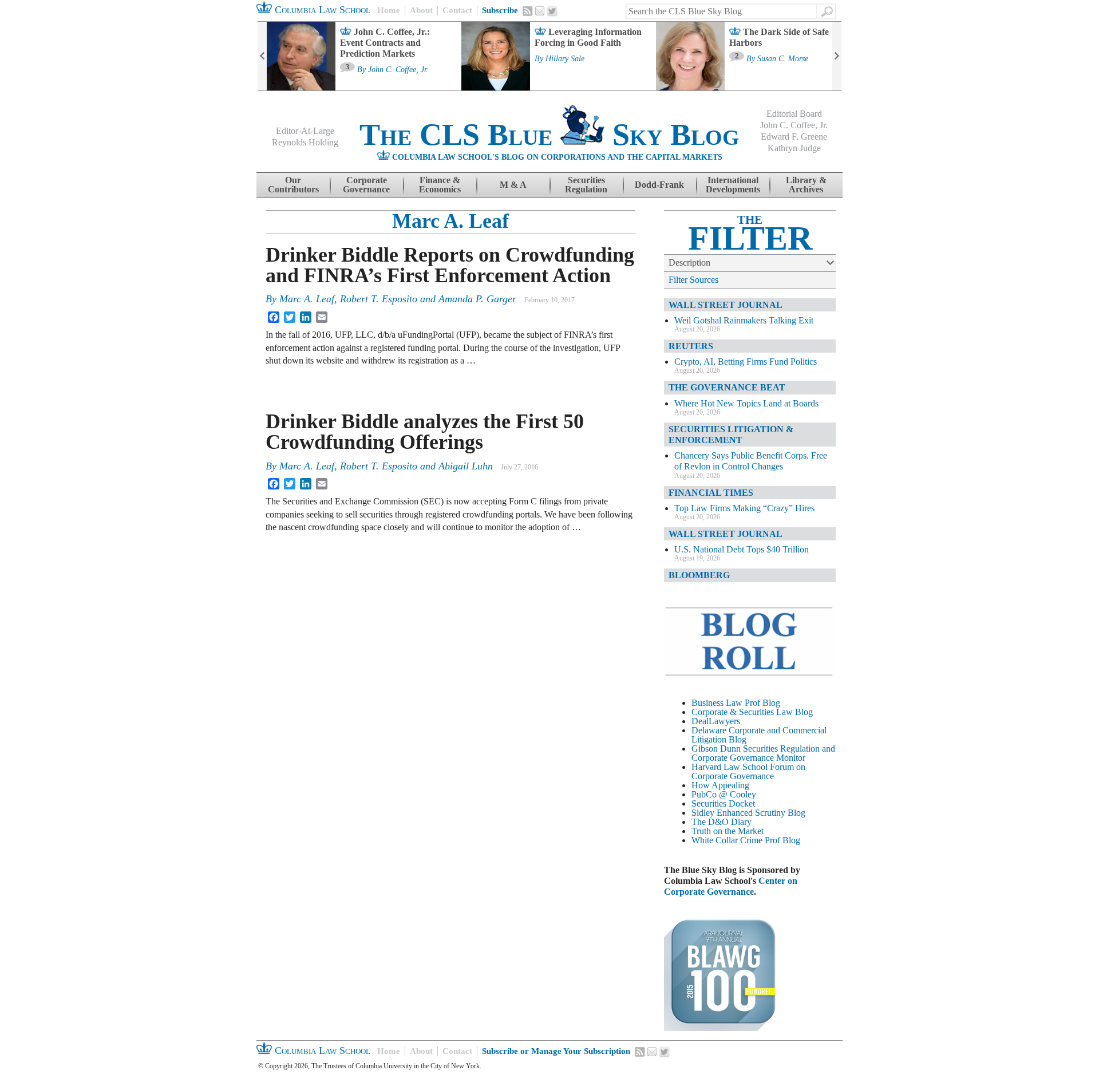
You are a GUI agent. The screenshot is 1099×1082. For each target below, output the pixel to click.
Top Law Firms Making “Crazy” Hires (744, 508)
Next (836, 56)
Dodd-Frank (659, 184)
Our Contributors (293, 184)
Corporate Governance (366, 184)
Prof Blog (782, 840)
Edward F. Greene (794, 136)
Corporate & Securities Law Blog (752, 712)
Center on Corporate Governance (730, 886)
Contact (457, 10)
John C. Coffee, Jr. (398, 70)
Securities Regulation (586, 184)
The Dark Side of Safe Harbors (779, 37)
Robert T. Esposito (378, 299)
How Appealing (720, 785)
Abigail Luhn (465, 466)
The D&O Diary (721, 822)
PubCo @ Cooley (723, 794)
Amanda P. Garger (477, 299)
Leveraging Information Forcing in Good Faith (588, 37)
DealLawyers (715, 721)
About (421, 10)
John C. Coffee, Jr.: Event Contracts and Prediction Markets (385, 42)
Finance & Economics (440, 184)
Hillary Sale (564, 59)
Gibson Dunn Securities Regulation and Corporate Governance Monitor (763, 753)
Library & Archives (806, 184)
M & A (513, 184)
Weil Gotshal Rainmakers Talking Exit (743, 320)
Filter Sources (693, 280)
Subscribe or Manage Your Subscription (556, 1051)
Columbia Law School (321, 9)
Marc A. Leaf (450, 221)
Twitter (552, 11)
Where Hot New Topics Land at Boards (746, 403)
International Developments (733, 184)
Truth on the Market (727, 831)
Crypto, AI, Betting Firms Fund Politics (745, 361)
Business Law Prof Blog (735, 703)
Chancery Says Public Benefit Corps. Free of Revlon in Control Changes (750, 461)
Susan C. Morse (782, 59)
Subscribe (500, 10)
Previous (262, 56)
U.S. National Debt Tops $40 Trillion (741, 549)
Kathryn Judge (794, 148)
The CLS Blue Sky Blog (549, 134)
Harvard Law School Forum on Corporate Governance (748, 771)
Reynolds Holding (305, 142)
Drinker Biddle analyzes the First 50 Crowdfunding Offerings (425, 431)
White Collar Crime (726, 840)
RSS (528, 11)
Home (388, 10)
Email (539, 10)
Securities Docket (723, 803)
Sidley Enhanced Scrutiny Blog (748, 813)
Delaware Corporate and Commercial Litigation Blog (759, 734)
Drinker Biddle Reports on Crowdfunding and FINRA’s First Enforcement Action (450, 265)
